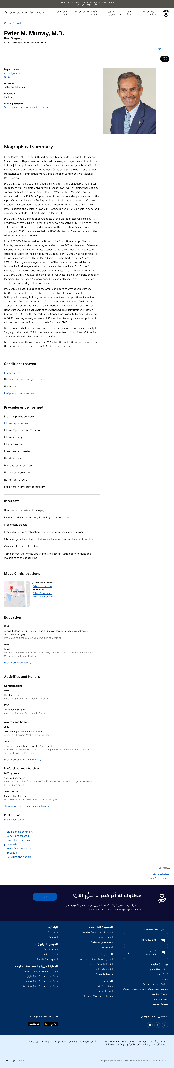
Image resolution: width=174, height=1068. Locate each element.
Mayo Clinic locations (22, 574)
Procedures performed (23, 408)
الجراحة (7, 77)
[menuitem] (165, 59)
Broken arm (11, 373)
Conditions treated (20, 364)
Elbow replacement (16, 423)
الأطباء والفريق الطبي (161, 874)
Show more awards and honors (21, 760)
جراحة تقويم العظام (14, 73)
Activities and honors (22, 677)
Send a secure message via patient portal (26, 107)
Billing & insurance (42, 593)
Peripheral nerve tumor (19, 393)
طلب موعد (161, 49)
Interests (11, 502)
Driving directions (42, 586)
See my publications (14, 820)
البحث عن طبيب (14, 23)
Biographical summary (28, 147)
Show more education (16, 663)
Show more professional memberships (25, 806)
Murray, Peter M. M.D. (157, 878)
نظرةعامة (165, 58)
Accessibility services (44, 597)
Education (12, 618)
